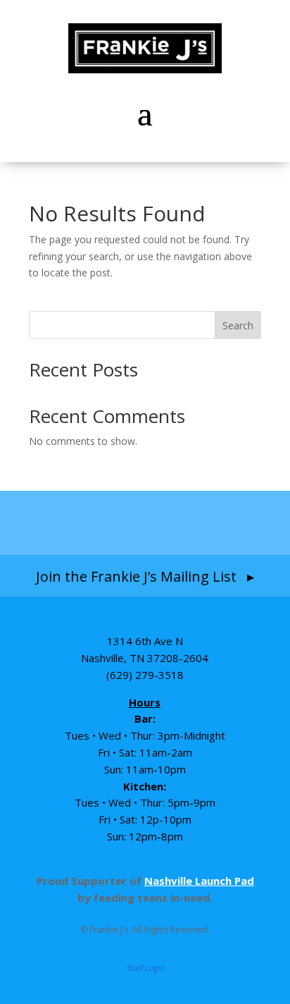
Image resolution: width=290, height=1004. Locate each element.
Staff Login (145, 967)
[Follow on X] (227, 522)
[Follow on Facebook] (62, 522)
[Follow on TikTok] (174, 522)
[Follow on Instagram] (117, 522)
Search (237, 325)
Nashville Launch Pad (199, 881)
